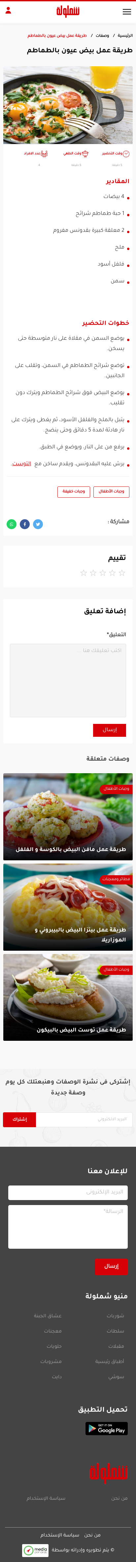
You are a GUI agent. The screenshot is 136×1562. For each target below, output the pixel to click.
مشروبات (51, 1362)
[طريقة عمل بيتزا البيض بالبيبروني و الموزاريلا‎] (68, 907)
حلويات (54, 1347)
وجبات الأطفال (111, 492)
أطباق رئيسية (109, 1362)
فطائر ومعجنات (116, 880)
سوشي (116, 1377)
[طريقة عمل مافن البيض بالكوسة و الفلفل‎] (68, 816)
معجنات (53, 1332)
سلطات (115, 1332)
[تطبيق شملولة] (68, 1428)
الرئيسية (125, 36)
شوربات (115, 1316)
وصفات (102, 36)
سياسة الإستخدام (46, 1499)
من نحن (119, 1499)
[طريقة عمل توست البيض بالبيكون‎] (68, 997)
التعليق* (116, 635)
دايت (57, 1377)
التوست (21, 464)
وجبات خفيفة (74, 492)
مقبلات (116, 1347)
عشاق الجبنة (48, 1316)
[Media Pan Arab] (35, 1550)
